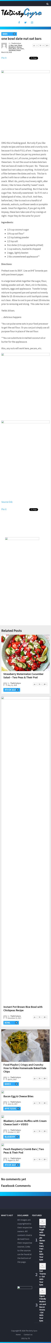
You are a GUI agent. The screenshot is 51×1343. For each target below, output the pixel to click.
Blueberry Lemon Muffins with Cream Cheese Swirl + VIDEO (25, 1122)
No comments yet (13, 1179)
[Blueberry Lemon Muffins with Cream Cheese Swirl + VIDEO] (2, 1116)
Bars (5, 33)
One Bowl (12, 50)
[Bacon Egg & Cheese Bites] (2, 1092)
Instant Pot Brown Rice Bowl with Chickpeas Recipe (23, 1008)
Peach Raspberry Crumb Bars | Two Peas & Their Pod (23, 1150)
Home (18, 1334)
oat (18, 49)
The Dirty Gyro (31, 1330)
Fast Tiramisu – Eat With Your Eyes (42, 1278)
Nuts (14, 49)
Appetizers (10, 1108)
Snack (18, 50)
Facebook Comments (16, 1186)
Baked (8, 1083)
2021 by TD (25, 1338)
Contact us (28, 1334)
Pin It (4, 57)
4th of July (10, 689)
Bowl (20, 45)
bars (16, 45)
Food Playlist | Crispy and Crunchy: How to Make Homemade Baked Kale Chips (24, 1068)
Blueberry (10, 1136)
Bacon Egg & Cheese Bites (18, 1096)
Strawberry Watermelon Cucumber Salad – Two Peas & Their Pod (23, 675)
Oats (22, 49)
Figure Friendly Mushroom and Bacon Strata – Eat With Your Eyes (42, 1308)
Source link (7, 501)
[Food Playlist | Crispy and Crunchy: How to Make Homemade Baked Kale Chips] (25, 1045)
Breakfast (12, 47)
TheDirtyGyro (16, 43)
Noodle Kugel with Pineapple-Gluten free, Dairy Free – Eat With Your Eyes (42, 1243)
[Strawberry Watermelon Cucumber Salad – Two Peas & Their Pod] (25, 653)
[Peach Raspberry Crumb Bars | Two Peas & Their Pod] (2, 1144)
